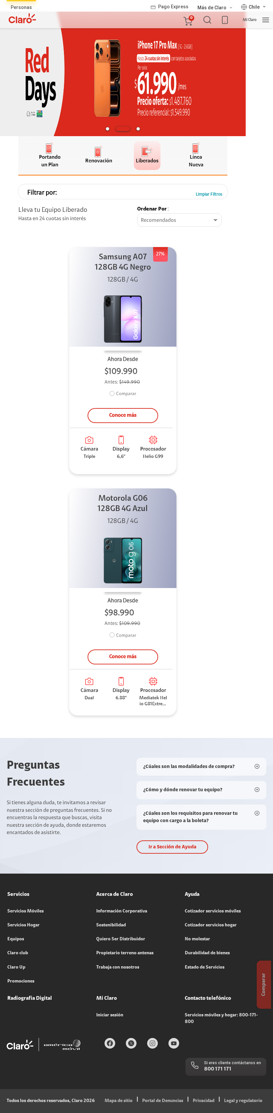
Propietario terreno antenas (124, 953)
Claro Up (16, 967)
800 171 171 (217, 1069)
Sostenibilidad (111, 925)
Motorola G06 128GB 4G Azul (123, 504)
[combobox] (179, 220)
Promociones (20, 981)
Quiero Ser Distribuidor (120, 939)
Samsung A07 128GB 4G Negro (123, 262)
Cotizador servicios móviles (213, 911)
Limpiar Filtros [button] (209, 194)
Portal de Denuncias (162, 1101)
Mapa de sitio (119, 1101)
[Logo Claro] (22, 18)
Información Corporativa (121, 911)
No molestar (197, 939)
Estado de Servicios (204, 967)
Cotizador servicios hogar (211, 925)
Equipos (15, 939)
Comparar (126, 394)
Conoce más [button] (122, 415)
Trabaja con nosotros (117, 967)
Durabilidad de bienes (207, 953)
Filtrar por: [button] (42, 193)
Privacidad (203, 1101)
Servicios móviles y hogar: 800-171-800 (221, 1018)
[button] (187, 20)
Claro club (17, 953)
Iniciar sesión (109, 1015)
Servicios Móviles (25, 911)
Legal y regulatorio (243, 1101)
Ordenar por (152, 209)
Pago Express (173, 6)
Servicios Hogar (23, 925)
